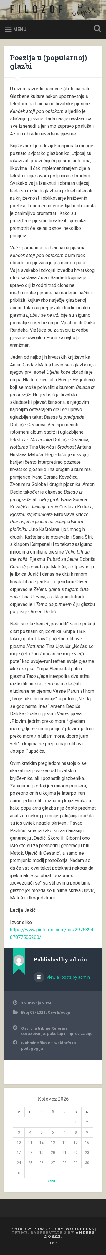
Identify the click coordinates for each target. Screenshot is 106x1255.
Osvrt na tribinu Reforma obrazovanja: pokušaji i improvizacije (56, 1031)
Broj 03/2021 (33, 1012)
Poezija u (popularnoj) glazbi (48, 62)
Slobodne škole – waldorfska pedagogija (48, 1045)
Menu (19, 29)
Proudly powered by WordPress (52, 1228)
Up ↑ (53, 1242)
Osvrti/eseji (59, 1012)
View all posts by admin (68, 977)
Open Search (96, 29)
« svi (51, 1180)
